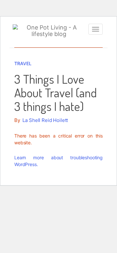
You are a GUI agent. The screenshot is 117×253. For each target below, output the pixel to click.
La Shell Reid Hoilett (45, 120)
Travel (23, 63)
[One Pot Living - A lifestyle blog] (48, 31)
